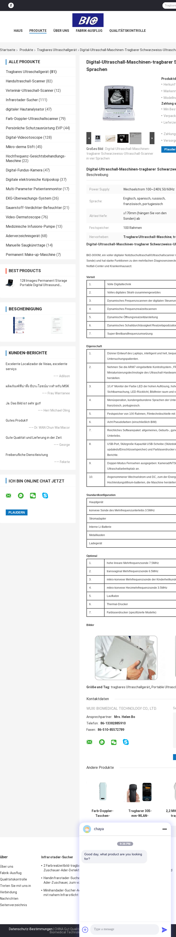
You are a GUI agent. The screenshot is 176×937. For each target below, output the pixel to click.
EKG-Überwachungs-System (28, 198)
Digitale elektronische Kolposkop (32, 179)
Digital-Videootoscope (24, 137)
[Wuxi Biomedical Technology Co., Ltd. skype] (48, 495)
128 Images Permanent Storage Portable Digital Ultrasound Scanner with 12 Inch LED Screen (44, 285)
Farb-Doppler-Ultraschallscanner (32, 118)
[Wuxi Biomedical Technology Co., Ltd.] (88, 20)
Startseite (7, 50)
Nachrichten (9, 898)
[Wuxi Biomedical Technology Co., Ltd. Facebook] (11, 5)
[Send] (164, 930)
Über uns (61, 30)
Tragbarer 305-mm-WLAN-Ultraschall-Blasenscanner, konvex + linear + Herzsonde (140, 813)
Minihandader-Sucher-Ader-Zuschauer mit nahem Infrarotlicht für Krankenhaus (74, 892)
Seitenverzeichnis (13, 905)
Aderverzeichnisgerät (23, 236)
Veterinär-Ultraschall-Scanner (29, 90)
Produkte (38, 30)
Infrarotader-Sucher (22, 100)
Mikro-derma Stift (20, 147)
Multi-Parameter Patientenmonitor (34, 189)
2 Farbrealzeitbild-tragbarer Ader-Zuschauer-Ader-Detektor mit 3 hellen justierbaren (72, 868)
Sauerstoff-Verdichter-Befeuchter (34, 208)
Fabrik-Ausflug (89, 30)
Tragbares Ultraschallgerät (57, 50)
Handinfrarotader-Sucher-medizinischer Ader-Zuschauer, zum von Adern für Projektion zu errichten (74, 881)
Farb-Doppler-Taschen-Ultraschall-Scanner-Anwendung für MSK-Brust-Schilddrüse (102, 813)
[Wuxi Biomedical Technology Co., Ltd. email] (11, 495)
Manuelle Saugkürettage (25, 245)
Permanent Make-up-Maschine (30, 254)
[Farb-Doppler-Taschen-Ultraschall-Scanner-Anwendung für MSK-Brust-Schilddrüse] (102, 791)
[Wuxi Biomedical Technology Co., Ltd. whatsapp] (23, 495)
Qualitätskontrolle (127, 30)
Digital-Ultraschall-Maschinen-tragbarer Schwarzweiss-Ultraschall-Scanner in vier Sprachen (119, 153)
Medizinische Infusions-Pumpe (30, 226)
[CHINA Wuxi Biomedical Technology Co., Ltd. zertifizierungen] (19, 325)
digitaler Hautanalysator (25, 109)
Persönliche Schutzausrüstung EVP (34, 128)
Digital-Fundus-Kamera (24, 170)
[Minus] (164, 829)
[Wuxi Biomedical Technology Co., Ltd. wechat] (35, 495)
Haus (18, 30)
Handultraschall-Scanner (25, 81)
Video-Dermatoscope (23, 217)
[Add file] (85, 930)
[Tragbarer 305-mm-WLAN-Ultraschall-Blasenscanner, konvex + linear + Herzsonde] (140, 791)
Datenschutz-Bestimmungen (30, 929)
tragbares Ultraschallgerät (130, 687)
